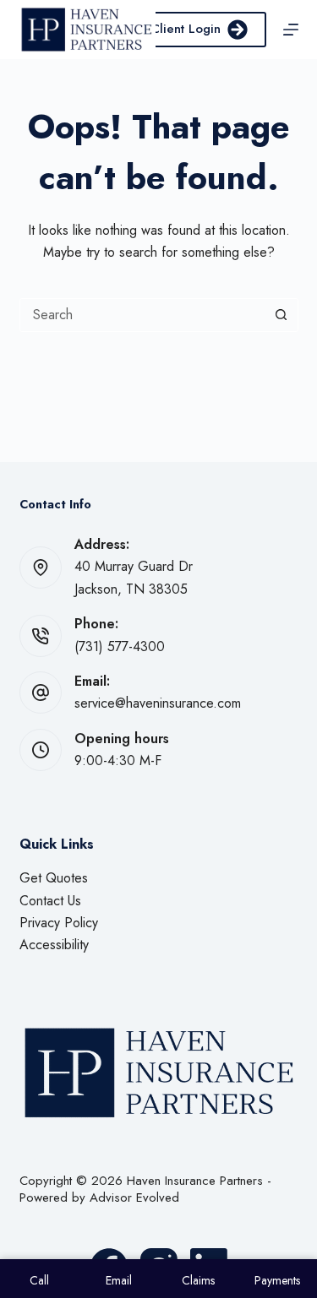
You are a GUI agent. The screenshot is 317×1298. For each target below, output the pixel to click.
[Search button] (281, 315)
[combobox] (142, 315)
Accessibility (54, 944)
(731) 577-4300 (119, 646)
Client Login (185, 28)
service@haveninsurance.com (157, 703)
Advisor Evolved (134, 1197)
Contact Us (50, 900)
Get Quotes (53, 878)
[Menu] (290, 29)
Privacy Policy (58, 922)
